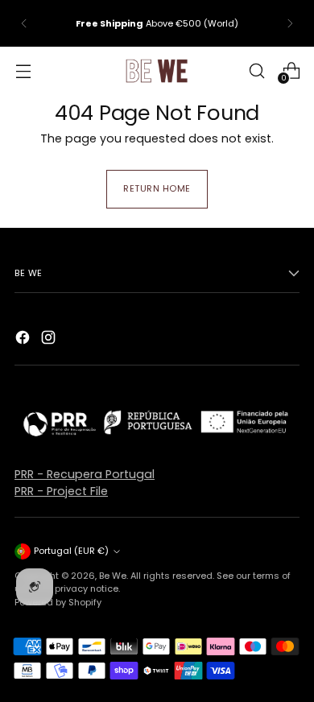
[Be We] (157, 71)
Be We (112, 575)
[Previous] (24, 23)
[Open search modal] (256, 70)
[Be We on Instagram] (50, 339)
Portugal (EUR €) (71, 550)
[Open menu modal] (22, 70)
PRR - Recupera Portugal (84, 474)
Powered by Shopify (57, 602)
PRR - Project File (61, 491)
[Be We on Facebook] (24, 339)
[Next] (290, 23)
